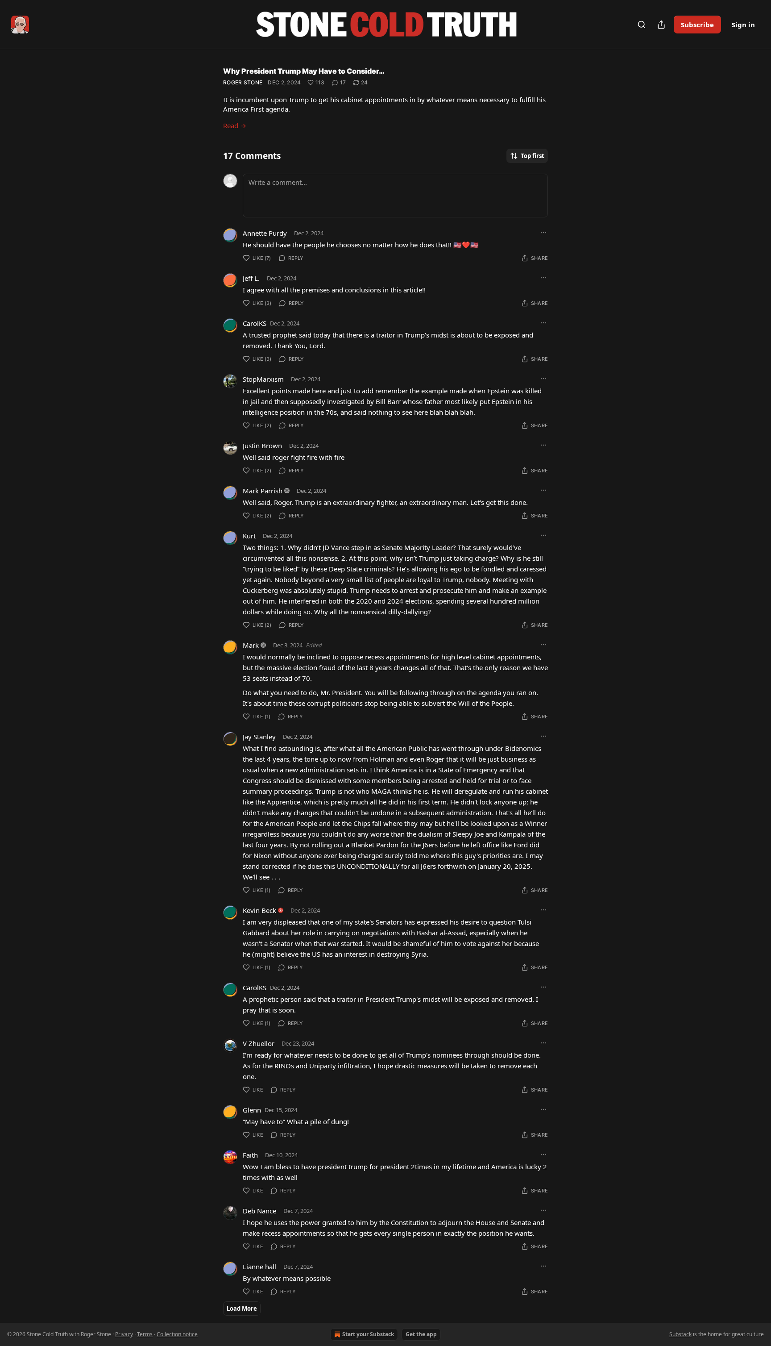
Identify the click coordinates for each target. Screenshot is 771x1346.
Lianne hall (259, 1266)
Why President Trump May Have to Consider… (304, 71)
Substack (680, 1334)
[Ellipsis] (543, 232)
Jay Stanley (259, 736)
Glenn (252, 1109)
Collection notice (177, 1334)
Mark (251, 645)
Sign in (743, 24)
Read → (234, 125)
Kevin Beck (259, 910)
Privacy (124, 1334)
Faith (250, 1154)
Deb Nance (259, 1210)
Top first (532, 156)
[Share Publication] (661, 24)
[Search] (642, 24)
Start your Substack (368, 1334)
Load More (242, 1308)
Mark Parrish (262, 490)
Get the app (421, 1334)
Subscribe (697, 24)
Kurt (249, 535)
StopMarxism (263, 379)
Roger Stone (242, 82)
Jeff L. (251, 278)
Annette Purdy (265, 233)
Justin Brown (262, 445)
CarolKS (254, 323)
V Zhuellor (258, 1043)
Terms (145, 1334)
